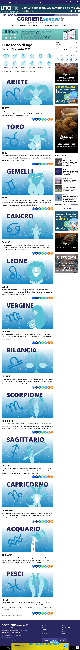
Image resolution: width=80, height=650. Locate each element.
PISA (62, 629)
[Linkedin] (39, 119)
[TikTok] (73, 2)
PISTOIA (63, 632)
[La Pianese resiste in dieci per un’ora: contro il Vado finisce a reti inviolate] (58, 188)
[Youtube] (77, 2)
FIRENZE (44, 629)
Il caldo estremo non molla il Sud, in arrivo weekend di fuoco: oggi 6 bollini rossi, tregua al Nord (70, 172)
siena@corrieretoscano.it (7, 637)
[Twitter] (75, 2)
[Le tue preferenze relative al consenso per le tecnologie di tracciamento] (77, 647)
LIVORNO (44, 634)
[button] (74, 26)
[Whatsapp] (42, 119)
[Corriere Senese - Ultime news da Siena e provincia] (41, 20)
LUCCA (63, 625)
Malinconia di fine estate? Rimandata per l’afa (70, 180)
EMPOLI (44, 627)
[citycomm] (40, 649)
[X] (36, 119)
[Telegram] (71, 2)
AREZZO (44, 625)
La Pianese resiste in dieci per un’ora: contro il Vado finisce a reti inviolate (70, 190)
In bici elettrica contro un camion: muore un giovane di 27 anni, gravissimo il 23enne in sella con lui (70, 199)
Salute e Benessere (67, 178)
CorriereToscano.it (23, 630)
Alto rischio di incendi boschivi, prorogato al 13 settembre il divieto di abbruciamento (70, 163)
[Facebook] (66, 2)
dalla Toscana (66, 158)
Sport (64, 185)
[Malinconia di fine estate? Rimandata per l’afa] (58, 180)
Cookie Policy (5, 640)
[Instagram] (69, 2)
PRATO (63, 634)
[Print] (48, 119)
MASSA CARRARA (66, 627)
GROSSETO (45, 632)
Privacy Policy (12, 640)
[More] (51, 119)
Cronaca (65, 194)
